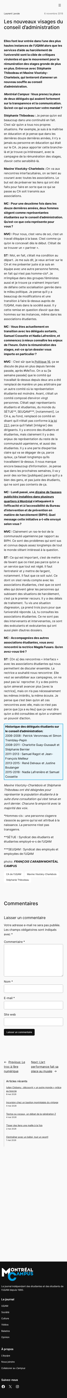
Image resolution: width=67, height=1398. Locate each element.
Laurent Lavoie (12, 13)
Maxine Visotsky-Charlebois (41, 874)
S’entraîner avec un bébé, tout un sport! (27, 1137)
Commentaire (14, 941)
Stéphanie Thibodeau (17, 879)
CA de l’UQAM (13, 874)
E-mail (9, 998)
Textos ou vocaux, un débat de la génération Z (31, 1114)
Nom (8, 981)
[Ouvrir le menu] (60, 5)
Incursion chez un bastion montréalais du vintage (32, 1102)
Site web (10, 1014)
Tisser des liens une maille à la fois (24, 1125)
